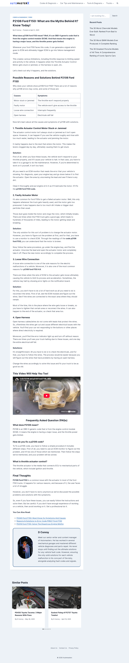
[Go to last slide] (15, 607)
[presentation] (28, 597)
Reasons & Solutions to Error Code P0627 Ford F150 (39, 521)
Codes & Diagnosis (20, 17)
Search (114, 16)
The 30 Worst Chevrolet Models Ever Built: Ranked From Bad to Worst (103, 31)
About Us (54, 648)
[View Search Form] (117, 3)
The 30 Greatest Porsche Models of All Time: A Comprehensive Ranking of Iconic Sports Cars (104, 52)
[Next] (78, 607)
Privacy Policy (73, 648)
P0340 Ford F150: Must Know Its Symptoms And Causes (41, 518)
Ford (30, 17)
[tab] (43, 629)
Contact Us (63, 648)
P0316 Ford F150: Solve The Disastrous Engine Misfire (40, 524)
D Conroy (18, 30)
